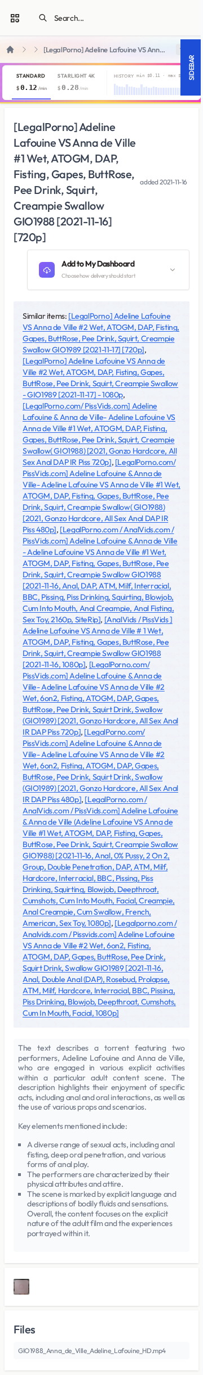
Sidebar (191, 67)
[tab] (31, 82)
